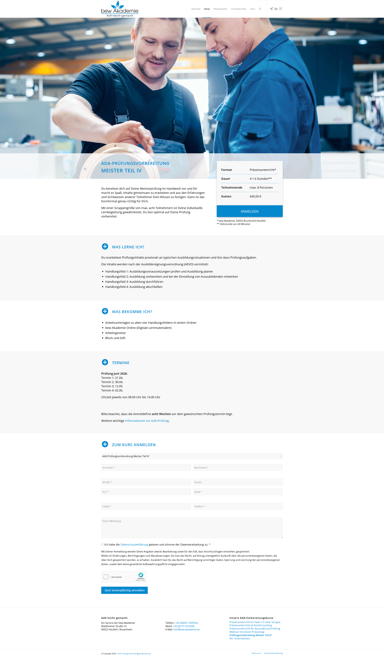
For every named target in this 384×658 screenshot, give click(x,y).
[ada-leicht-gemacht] (119, 9)
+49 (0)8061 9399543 (186, 623)
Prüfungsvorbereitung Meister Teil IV (251, 635)
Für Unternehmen (240, 638)
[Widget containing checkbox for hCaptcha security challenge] (124, 577)
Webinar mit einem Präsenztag (247, 632)
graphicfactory (145, 653)
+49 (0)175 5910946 (184, 626)
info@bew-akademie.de (186, 629)
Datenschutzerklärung (134, 544)
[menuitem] (195, 9)
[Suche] (260, 9)
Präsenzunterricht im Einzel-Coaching (251, 625)
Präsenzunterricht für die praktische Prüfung (255, 628)
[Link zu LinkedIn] (276, 8)
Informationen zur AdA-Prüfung (147, 421)
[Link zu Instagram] (280, 8)
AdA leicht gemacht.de (127, 653)
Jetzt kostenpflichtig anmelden (124, 590)
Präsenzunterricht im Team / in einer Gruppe (255, 622)
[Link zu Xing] (271, 8)
